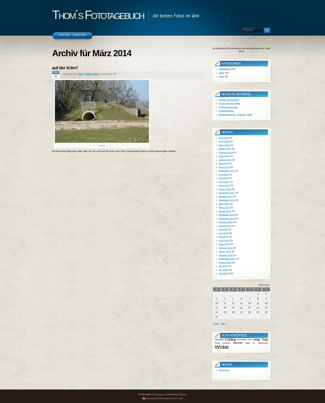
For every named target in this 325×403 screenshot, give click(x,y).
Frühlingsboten (226, 111)
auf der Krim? (65, 67)
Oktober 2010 (226, 222)
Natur (221, 73)
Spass (221, 76)
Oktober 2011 (226, 196)
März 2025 (224, 145)
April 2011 (224, 204)
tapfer (247, 343)
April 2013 (224, 167)
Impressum (224, 370)
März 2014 (224, 156)
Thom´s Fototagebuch (98, 15)
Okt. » (224, 323)
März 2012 (224, 185)
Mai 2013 (223, 163)
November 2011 (227, 193)
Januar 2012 (225, 189)
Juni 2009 (224, 270)
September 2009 (227, 259)
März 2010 (224, 244)
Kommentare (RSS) (169, 398)
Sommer (238, 343)
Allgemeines (92, 74)
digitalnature (159, 394)
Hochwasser (241, 340)
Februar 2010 (225, 248)
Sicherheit (226, 343)
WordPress (182, 394)
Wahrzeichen (263, 343)
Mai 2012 (223, 178)
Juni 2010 (224, 233)
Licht (250, 340)
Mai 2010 (223, 237)
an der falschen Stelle (229, 103)
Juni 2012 (224, 174)
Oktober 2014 (226, 152)
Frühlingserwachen (228, 107)
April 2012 (224, 182)
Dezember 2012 (227, 171)
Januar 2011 (225, 211)
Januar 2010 (225, 251)
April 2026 (224, 141)
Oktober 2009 (226, 255)
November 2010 (227, 218)
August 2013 (225, 160)
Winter (222, 347)
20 (241, 308)
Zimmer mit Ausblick (229, 100)
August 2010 (225, 226)
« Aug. (216, 323)
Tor (254, 343)
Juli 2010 (223, 229)
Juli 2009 (223, 266)
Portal (217, 343)
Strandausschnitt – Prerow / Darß (235, 114)
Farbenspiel (219, 340)
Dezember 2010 (227, 215)
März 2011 (224, 207)
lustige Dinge (260, 339)
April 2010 (224, 240)
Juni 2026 (224, 138)
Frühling (230, 340)
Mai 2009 (223, 273)
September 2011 (227, 200)
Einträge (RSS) (152, 398)
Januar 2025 (225, 149)
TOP (180, 398)
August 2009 (225, 262)
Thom (80, 74)
